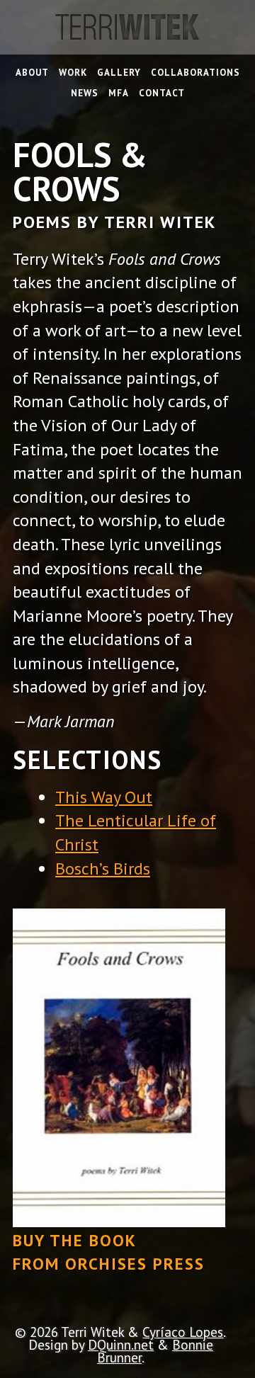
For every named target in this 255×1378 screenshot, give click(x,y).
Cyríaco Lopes (182, 1331)
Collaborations (195, 73)
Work (73, 73)
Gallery (119, 73)
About (32, 73)
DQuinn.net (121, 1344)
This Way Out (103, 797)
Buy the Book (75, 1240)
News (84, 94)
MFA (118, 94)
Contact (162, 94)
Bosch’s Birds (102, 868)
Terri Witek (127, 34)
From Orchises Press (109, 1263)
